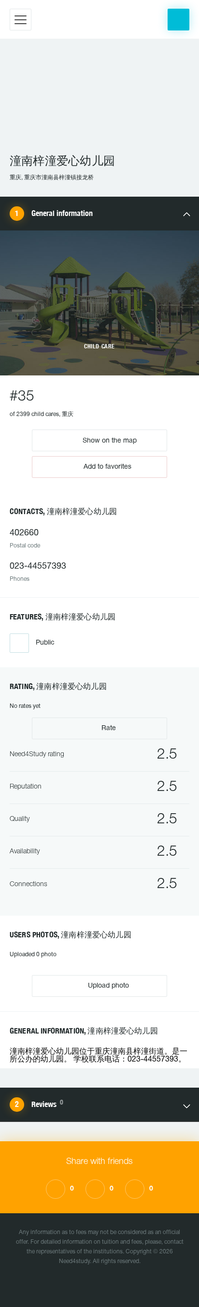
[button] (178, 19)
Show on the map (109, 440)
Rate (108, 728)
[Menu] (20, 19)
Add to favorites (107, 467)
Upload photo (107, 986)
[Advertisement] (99, 101)
